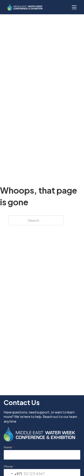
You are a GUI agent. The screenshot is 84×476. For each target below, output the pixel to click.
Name (9, 447)
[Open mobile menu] (74, 7)
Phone (9, 466)
